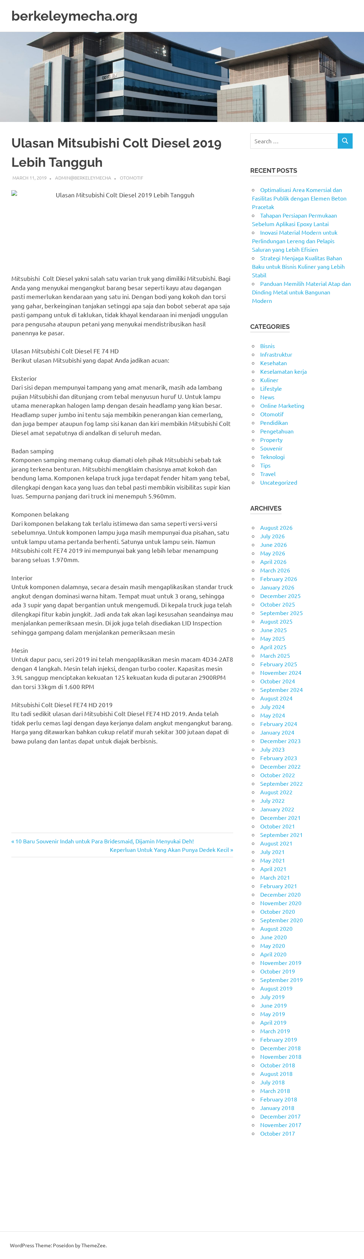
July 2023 (272, 749)
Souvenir (271, 448)
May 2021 (272, 860)
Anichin (259, 1192)
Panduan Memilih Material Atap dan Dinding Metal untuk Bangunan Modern (301, 292)
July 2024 (272, 706)
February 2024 (278, 723)
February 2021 (278, 885)
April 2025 (273, 646)
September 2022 (281, 783)
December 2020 (280, 894)
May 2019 (272, 1013)
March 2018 (275, 1090)
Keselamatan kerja (283, 371)
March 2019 (275, 1030)
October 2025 (277, 604)
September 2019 (281, 979)
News (267, 396)
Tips (265, 465)
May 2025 (272, 638)
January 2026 (277, 587)
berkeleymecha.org (74, 16)
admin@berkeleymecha (83, 178)
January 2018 (277, 1107)
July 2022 (272, 800)
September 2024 (281, 689)
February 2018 (278, 1099)
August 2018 (276, 1073)
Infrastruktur (276, 354)
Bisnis (267, 345)
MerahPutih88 (268, 1167)
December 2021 (280, 817)
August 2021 (276, 843)
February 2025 (278, 663)
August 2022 (276, 791)
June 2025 (273, 629)
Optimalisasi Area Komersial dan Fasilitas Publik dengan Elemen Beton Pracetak (299, 198)
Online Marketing (282, 405)
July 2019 (272, 996)
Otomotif (131, 178)
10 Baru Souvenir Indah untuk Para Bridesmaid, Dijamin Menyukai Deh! (104, 840)
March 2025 (275, 655)
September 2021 (281, 834)
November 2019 (280, 962)
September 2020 (281, 919)
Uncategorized (278, 482)
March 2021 (275, 877)
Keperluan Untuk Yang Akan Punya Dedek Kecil (169, 849)
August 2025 (276, 621)
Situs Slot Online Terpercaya (285, 1175)
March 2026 (275, 570)
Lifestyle (271, 388)
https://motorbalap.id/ (278, 1201)
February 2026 (278, 578)
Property (271, 439)
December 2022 (280, 766)
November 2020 (280, 902)
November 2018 (280, 1056)
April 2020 (273, 953)
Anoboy (260, 1158)
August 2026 (276, 527)
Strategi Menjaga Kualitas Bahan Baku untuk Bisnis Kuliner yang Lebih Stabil (298, 266)
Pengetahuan (277, 430)
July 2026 (272, 535)
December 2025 (280, 595)
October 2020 (277, 911)
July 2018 (272, 1081)
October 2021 (277, 825)
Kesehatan (273, 362)
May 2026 (272, 552)
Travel (267, 473)
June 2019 (273, 1005)
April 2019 (273, 1022)
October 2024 (277, 680)
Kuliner (269, 379)
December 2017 (280, 1116)
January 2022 (277, 808)
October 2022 (277, 774)
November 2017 (280, 1124)
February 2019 (278, 1039)
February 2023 (278, 757)
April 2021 (273, 868)
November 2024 (280, 672)
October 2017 (277, 1133)
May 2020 (272, 945)
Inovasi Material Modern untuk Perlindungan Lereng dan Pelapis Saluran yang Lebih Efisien (294, 241)
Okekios (260, 1209)
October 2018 (277, 1064)
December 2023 (280, 740)
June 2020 (273, 936)
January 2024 (277, 732)
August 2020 (276, 928)
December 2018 (280, 1047)
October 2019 (277, 971)
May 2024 (272, 715)
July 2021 (272, 851)
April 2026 (273, 561)
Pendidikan (274, 422)
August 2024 (276, 697)
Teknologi (272, 456)
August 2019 (276, 988)
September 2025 (281, 612)
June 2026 (273, 544)
